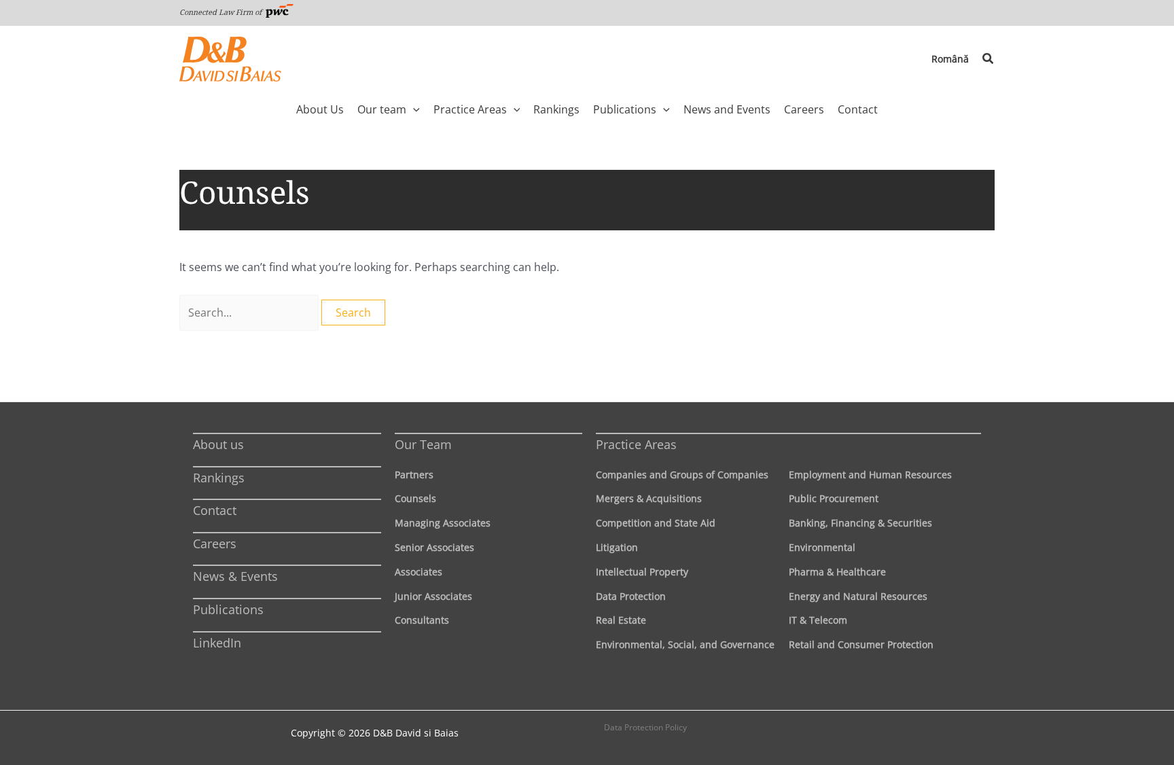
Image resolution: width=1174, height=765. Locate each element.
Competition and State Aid (655, 522)
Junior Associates (433, 596)
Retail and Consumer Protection (861, 644)
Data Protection (631, 596)
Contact (214, 510)
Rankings (219, 477)
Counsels (415, 498)
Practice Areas (636, 444)
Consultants (422, 619)
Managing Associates (443, 522)
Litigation (617, 547)
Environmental (822, 547)
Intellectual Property (642, 571)
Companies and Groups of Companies (682, 474)
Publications (228, 609)
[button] (988, 59)
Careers (214, 543)
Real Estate (621, 619)
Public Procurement (833, 498)
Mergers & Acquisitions (649, 498)
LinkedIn (217, 643)
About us (218, 444)
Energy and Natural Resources (858, 596)
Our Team (423, 444)
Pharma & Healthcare (837, 571)
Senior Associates (434, 547)
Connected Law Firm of (221, 12)
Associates (418, 571)
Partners (414, 474)
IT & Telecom (818, 619)
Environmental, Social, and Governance (685, 644)
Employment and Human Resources (870, 474)
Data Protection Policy (645, 727)
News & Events (235, 576)
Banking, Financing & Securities (860, 522)
